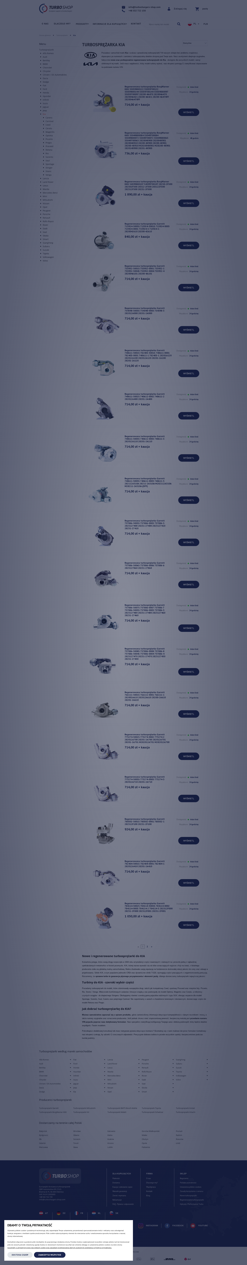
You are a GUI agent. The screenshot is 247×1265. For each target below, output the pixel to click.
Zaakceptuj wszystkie (49, 1255)
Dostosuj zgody (20, 1255)
